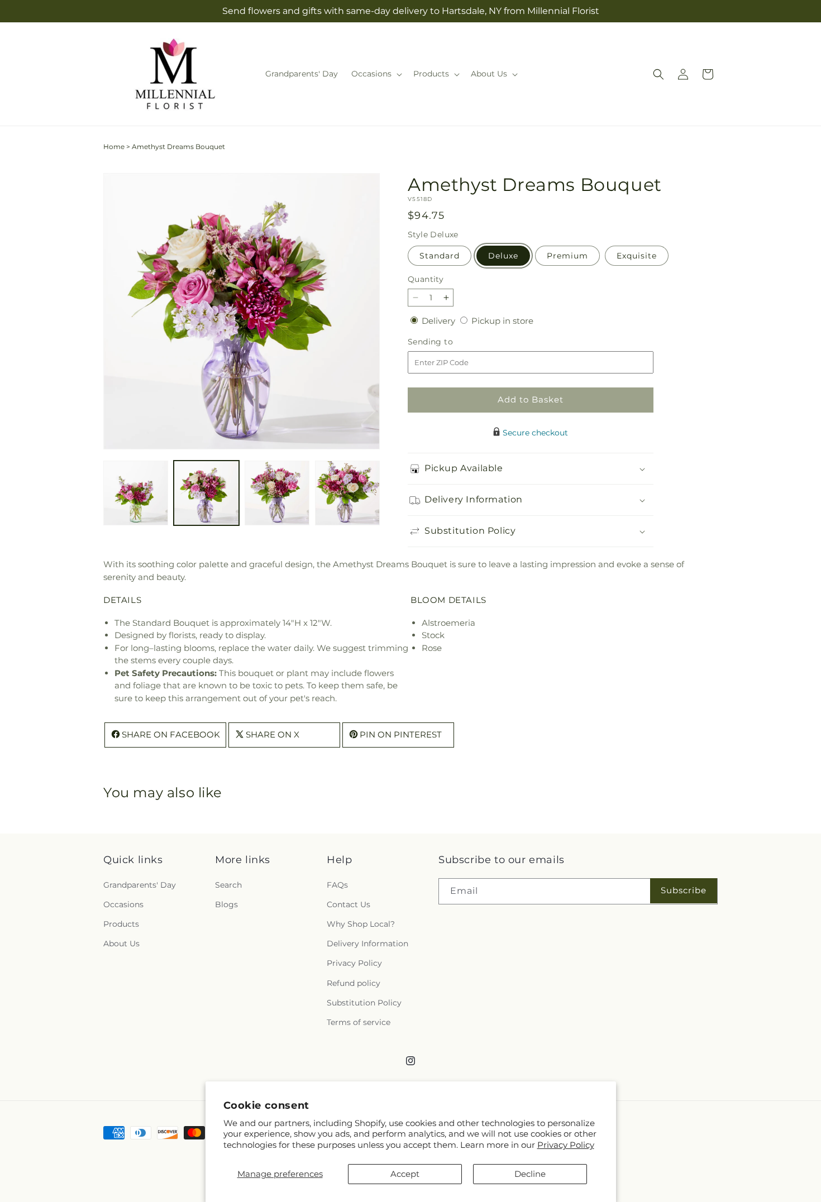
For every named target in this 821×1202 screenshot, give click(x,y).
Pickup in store (502, 320)
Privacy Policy (565, 1144)
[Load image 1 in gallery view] (135, 493)
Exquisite (637, 256)
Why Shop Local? (361, 924)
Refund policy (353, 983)
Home (114, 146)
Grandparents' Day (139, 884)
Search (228, 884)
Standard (439, 256)
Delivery (439, 320)
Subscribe (684, 890)
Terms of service (358, 1022)
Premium (567, 256)
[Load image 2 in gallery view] (206, 493)
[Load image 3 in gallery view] (277, 493)
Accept (404, 1174)
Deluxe (503, 256)
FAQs (337, 884)
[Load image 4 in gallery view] (347, 493)
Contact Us (348, 904)
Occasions (123, 904)
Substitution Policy (364, 1002)
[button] (376, 73)
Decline (530, 1174)
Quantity (425, 279)
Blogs (226, 904)
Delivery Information (367, 943)
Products (121, 924)
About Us (121, 943)
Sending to (447, 342)
